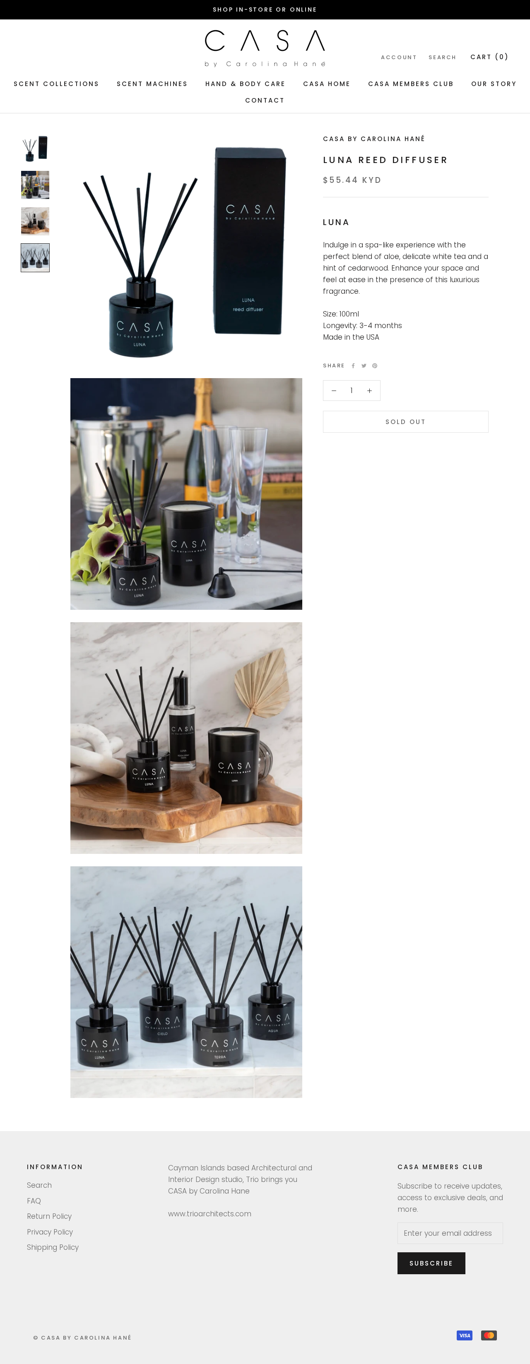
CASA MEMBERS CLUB (411, 83)
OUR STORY (494, 83)
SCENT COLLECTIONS (56, 83)
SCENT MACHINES (152, 83)
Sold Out (405, 421)
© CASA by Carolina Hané (82, 1338)
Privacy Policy (50, 1232)
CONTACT (265, 100)
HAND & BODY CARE (245, 83)
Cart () (489, 57)
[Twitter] (363, 365)
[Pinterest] (374, 365)
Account (399, 58)
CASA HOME (327, 83)
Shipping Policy (53, 1247)
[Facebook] (353, 365)
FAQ (34, 1201)
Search (443, 58)
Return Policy (49, 1216)
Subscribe (431, 1263)
